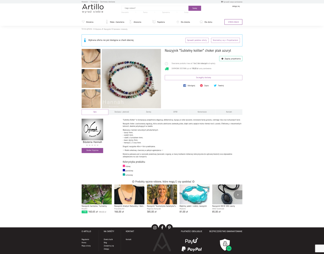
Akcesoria (137, 22)
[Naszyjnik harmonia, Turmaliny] (97, 194)
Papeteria (161, 22)
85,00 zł (216, 212)
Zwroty (148, 112)
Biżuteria (89, 22)
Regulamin (85, 239)
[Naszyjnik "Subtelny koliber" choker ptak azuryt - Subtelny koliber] (91, 58)
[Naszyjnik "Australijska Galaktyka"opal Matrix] (162, 194)
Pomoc (84, 243)
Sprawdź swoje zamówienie (232, 2)
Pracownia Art (119, 209)
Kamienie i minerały (120, 29)
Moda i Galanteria (117, 22)
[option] (97, 199)
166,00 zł (119, 212)
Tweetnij (221, 86)
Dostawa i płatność (122, 112)
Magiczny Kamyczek (154, 209)
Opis (95, 112)
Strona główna (87, 29)
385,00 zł (152, 212)
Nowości (85, 2)
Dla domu (208, 22)
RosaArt (84, 209)
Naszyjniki (107, 29)
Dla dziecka (185, 22)
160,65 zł (94, 212)
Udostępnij (191, 86)
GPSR (175, 112)
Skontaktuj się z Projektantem (225, 40)
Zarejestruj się (109, 246)
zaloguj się (236, 6)
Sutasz (186, 12)
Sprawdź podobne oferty (197, 40)
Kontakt (229, 112)
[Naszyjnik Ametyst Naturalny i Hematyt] (129, 194)
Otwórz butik (108, 239)
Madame (183, 209)
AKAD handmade (218, 209)
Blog (105, 243)
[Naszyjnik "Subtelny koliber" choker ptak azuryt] (131, 78)
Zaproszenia (166, 12)
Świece (145, 12)
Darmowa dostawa (107, 2)
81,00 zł (184, 212)
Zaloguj (106, 249)
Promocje (94, 2)
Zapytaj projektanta (232, 59)
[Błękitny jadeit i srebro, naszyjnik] (195, 194)
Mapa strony (86, 246)
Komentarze (202, 112)
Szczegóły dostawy (203, 78)
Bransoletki (125, 12)
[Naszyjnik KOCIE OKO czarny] (227, 194)
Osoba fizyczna (92, 150)
